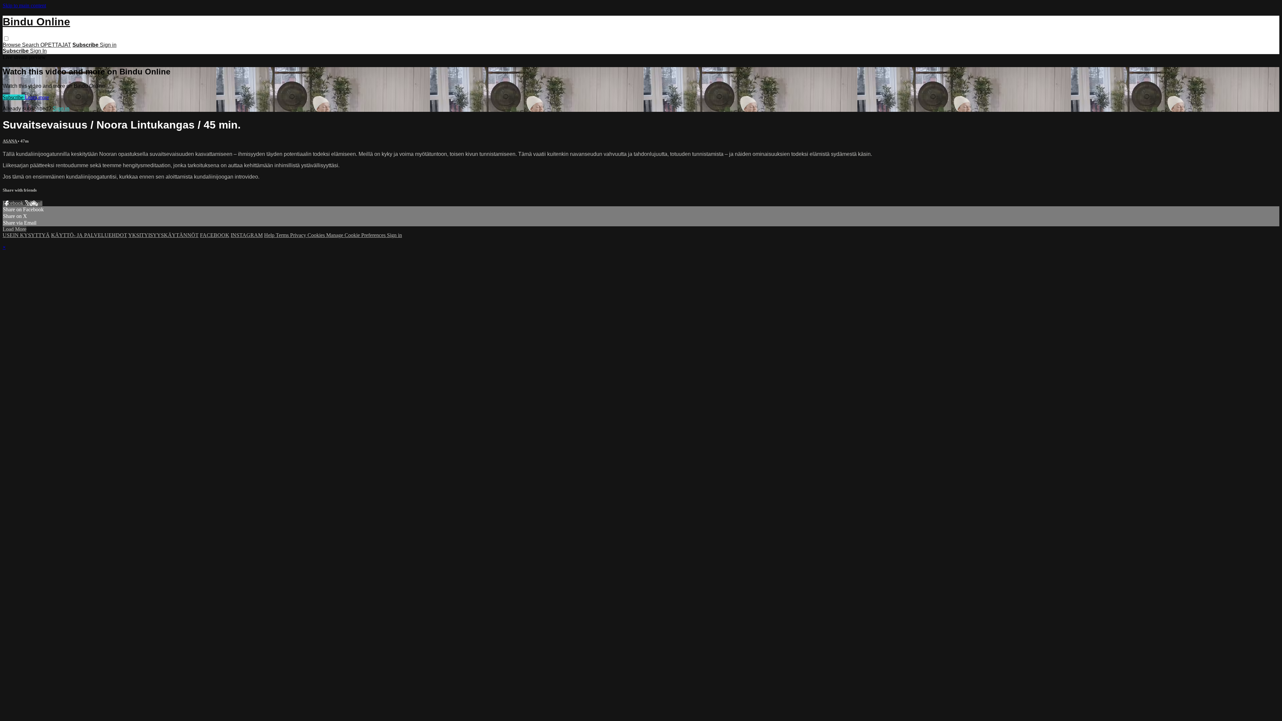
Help (270, 235)
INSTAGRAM (247, 235)
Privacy (298, 235)
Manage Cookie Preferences (356, 235)
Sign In (38, 51)
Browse (12, 45)
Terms (283, 235)
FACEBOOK (214, 235)
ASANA (10, 141)
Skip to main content (24, 5)
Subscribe (14, 97)
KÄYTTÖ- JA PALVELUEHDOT (89, 235)
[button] (6, 38)
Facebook (14, 203)
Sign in (108, 45)
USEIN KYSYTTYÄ (26, 235)
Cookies (316, 235)
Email (36, 203)
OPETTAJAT (55, 45)
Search (31, 45)
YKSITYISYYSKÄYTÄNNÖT (163, 235)
